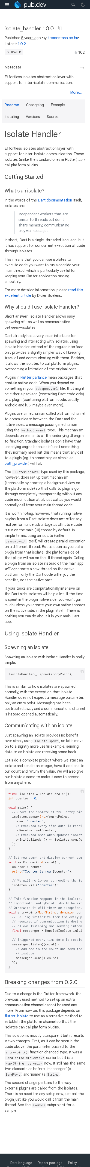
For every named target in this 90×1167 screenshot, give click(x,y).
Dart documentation (55, 200)
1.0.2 (22, 44)
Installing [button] (12, 117)
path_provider (16, 463)
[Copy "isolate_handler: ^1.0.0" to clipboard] (60, 28)
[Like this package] (75, 52)
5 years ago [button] (31, 38)
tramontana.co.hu (63, 38)
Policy (72, 1163)
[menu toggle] (7, 4)
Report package (50, 1163)
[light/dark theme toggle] (83, 4)
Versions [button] (33, 117)
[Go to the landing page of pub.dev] (30, 4)
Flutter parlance (33, 377)
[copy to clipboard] (82, 671)
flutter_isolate (16, 1016)
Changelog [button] (35, 105)
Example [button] (58, 105)
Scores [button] (53, 117)
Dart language (21, 1163)
